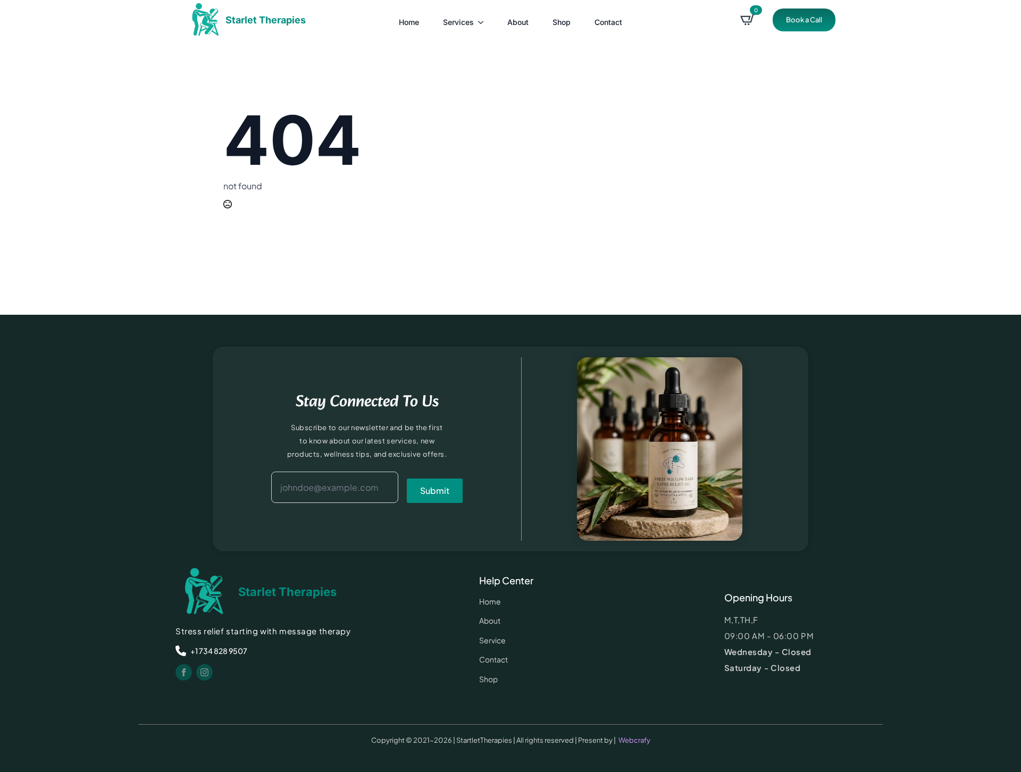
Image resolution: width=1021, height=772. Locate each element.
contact (608, 22)
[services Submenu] (481, 19)
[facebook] (183, 672)
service (492, 640)
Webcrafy (634, 740)
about (518, 22)
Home (409, 22)
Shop (562, 22)
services (458, 22)
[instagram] (204, 672)
